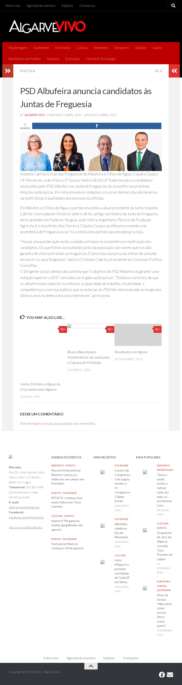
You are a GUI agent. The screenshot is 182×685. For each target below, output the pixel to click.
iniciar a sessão (42, 423)
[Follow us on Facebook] (162, 675)
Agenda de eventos (41, 6)
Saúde (157, 48)
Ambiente (101, 48)
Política (27, 71)
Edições (67, 6)
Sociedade (41, 48)
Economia (72, 59)
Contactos (87, 6)
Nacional (53, 59)
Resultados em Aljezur (131, 352)
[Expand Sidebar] (7, 71)
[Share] (96, 126)
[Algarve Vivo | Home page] (47, 26)
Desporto (122, 48)
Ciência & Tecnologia (101, 59)
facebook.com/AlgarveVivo (26, 517)
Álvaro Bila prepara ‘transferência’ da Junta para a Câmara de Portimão (88, 357)
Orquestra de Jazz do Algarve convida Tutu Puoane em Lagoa (165, 546)
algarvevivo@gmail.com (24, 507)
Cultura (82, 48)
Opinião (140, 48)
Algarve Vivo (34, 115)
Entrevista (62, 48)
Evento (70, 465)
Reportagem (18, 48)
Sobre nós (12, 6)
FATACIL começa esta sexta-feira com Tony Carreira (66, 502)
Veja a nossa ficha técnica (25, 527)
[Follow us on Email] (170, 675)
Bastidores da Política (25, 59)
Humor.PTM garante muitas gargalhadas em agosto (67, 525)
